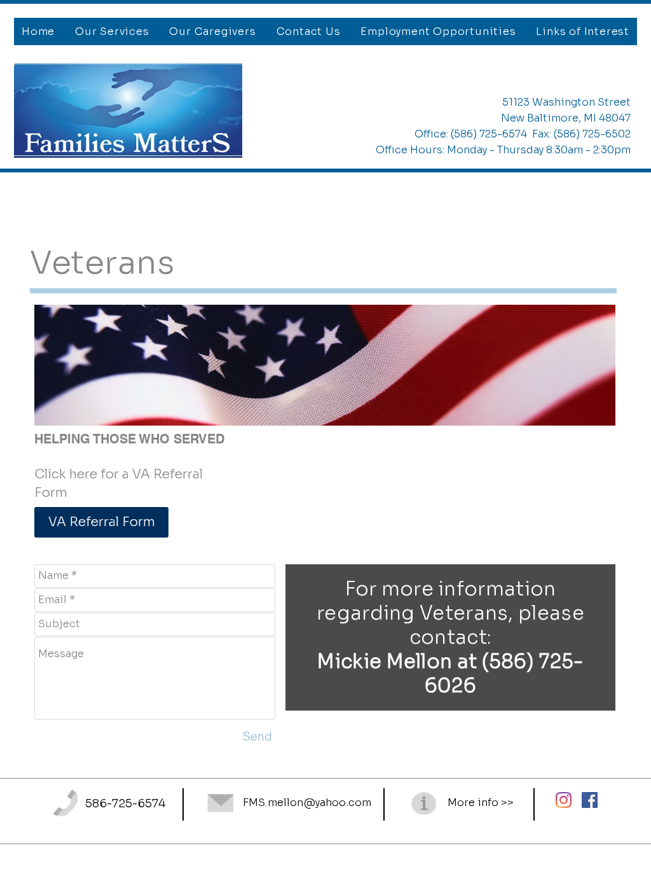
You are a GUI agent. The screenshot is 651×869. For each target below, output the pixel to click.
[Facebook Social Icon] (590, 800)
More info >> (481, 802)
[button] (111, 31)
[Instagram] (564, 800)
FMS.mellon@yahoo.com (307, 802)
